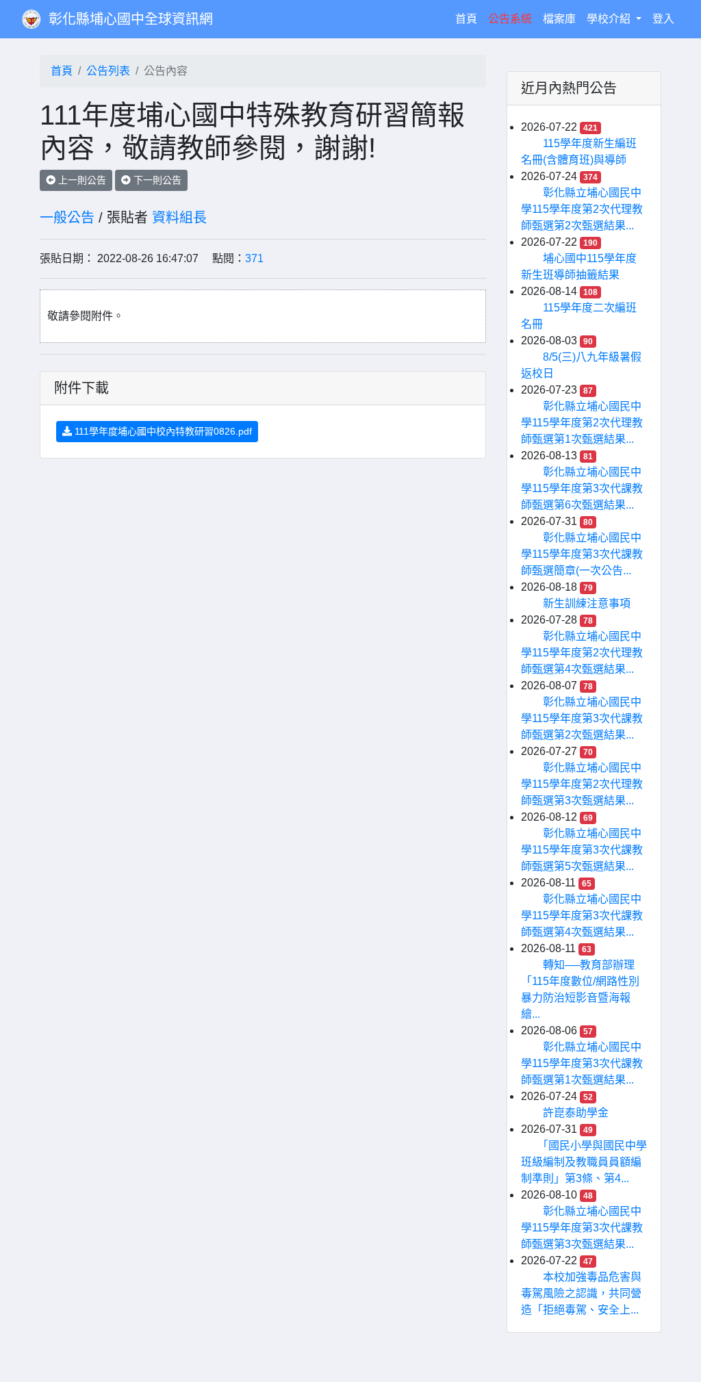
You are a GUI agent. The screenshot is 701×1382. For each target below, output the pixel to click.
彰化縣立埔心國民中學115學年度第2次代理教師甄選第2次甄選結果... (582, 209)
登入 (663, 19)
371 (254, 258)
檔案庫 (559, 19)
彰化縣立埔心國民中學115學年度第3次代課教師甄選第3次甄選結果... (582, 1227)
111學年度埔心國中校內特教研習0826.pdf (162, 431)
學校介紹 (610, 19)
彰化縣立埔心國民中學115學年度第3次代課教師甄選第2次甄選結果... (582, 718)
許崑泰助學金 (576, 1112)
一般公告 (67, 217)
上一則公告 (80, 180)
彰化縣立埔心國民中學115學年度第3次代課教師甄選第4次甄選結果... (582, 915)
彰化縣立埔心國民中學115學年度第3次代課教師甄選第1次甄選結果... (582, 1063)
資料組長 (179, 217)
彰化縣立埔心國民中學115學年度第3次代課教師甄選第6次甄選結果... (582, 488)
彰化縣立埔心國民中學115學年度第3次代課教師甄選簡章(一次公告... (582, 554)
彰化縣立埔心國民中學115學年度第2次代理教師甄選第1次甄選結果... (582, 422)
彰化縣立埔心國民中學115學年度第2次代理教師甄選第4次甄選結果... (582, 652)
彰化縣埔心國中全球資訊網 (131, 19)
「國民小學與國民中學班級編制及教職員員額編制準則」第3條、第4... (584, 1162)
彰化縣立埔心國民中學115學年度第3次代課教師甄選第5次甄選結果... (582, 850)
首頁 (469, 18)
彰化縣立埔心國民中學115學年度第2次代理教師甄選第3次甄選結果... (582, 784)
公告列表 (108, 71)
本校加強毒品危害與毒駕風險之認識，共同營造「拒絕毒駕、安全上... (581, 1293)
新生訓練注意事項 (586, 603)
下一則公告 (156, 180)
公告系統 (510, 19)
